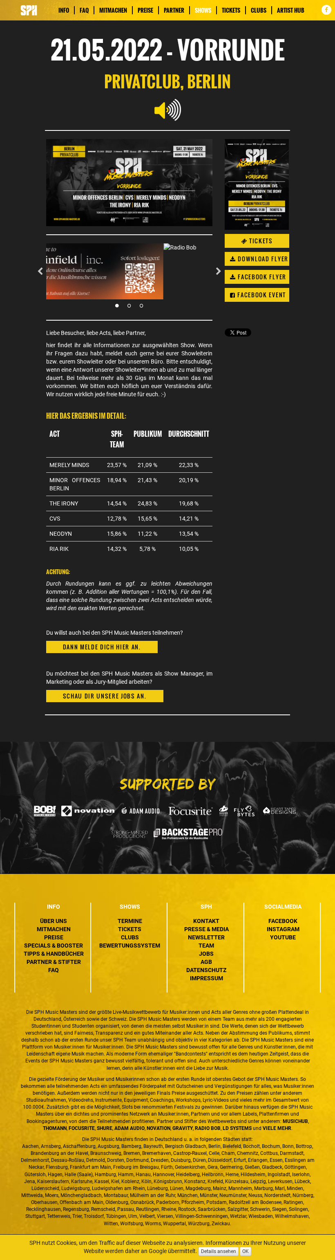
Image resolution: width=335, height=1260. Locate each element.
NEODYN (60, 533)
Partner (174, 10)
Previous (40, 271)
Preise (145, 10)
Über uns (53, 921)
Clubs (258, 10)
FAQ (84, 10)
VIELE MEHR (277, 1128)
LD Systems (237, 1128)
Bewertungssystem (129, 945)
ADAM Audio (129, 1128)
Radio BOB (208, 1128)
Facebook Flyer (261, 276)
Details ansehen (218, 1251)
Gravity (182, 1128)
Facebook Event (261, 294)
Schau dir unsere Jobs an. (105, 696)
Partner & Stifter (54, 962)
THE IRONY (63, 503)
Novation (158, 1128)
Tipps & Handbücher (54, 953)
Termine (130, 921)
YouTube (283, 937)
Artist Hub (290, 10)
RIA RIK (59, 549)
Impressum (206, 978)
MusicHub (295, 1121)
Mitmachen (113, 10)
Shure (104, 1128)
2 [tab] (129, 305)
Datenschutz (206, 970)
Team (206, 945)
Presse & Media (206, 929)
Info (63, 10)
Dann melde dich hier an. (102, 646)
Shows (203, 10)
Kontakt (206, 921)
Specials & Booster (53, 945)
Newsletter (206, 937)
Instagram (283, 929)
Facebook (282, 921)
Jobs (206, 953)
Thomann (55, 1128)
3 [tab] (141, 305)
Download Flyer (262, 258)
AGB (206, 962)
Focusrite (82, 1128)
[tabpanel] (129, 271)
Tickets (231, 10)
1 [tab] (117, 305)
